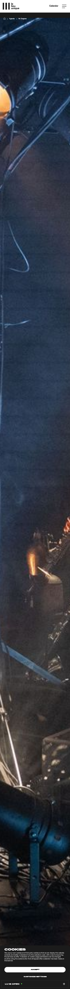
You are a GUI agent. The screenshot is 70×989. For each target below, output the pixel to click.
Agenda (12, 18)
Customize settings (35, 976)
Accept (35, 969)
